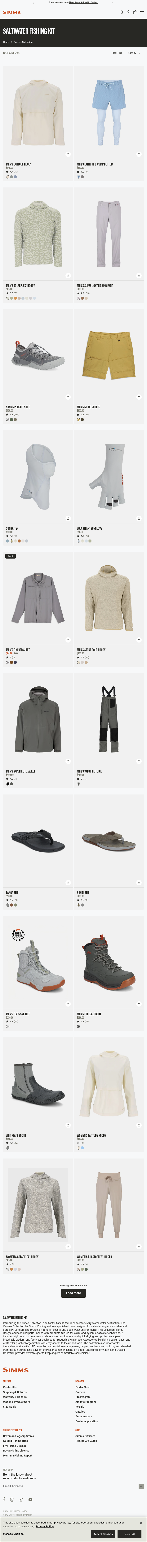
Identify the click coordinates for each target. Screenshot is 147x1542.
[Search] (121, 12)
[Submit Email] (141, 1486)
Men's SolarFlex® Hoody (20, 286)
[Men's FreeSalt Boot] (109, 962)
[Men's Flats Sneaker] (38, 962)
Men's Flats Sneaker (18, 1014)
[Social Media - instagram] (12, 1499)
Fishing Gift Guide (86, 1441)
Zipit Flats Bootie (16, 1136)
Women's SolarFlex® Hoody (22, 1257)
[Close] (141, 1523)
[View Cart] (135, 12)
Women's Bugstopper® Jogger (94, 1257)
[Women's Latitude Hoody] (109, 1083)
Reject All (129, 1534)
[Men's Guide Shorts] (109, 355)
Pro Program (83, 1397)
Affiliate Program (85, 1402)
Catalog (80, 1412)
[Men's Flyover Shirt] (38, 598)
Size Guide (9, 1407)
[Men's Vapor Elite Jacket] (38, 719)
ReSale (79, 1407)
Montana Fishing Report (17, 1456)
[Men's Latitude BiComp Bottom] (109, 112)
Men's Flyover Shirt (18, 650)
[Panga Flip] (38, 841)
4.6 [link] (82, 171)
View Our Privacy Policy (15, 1511)
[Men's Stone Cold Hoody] (109, 598)
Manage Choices (13, 1533)
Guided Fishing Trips (15, 1441)
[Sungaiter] (38, 476)
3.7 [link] (11, 900)
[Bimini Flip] (109, 841)
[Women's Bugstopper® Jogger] (109, 1205)
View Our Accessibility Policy (17, 1515)
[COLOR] (7, 176)
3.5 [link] (11, 293)
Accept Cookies (103, 1534)
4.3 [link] (11, 414)
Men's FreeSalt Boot (89, 1014)
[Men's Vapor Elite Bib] (109, 719)
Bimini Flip (83, 893)
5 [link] (10, 657)
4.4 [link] (11, 171)
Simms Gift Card (85, 1436)
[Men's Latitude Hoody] (38, 112)
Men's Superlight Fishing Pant (95, 286)
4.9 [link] (82, 1264)
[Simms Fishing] (12, 12)
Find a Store (82, 1387)
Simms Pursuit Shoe (18, 407)
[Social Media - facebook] (4, 1499)
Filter (114, 53)
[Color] (7, 298)
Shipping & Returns (15, 1392)
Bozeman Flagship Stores (18, 1436)
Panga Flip (12, 893)
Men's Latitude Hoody (19, 164)
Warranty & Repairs (15, 1397)
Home (6, 42)
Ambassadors (83, 1416)
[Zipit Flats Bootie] (38, 1083)
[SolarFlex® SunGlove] (109, 476)
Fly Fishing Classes (14, 1446)
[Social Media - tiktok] (21, 1499)
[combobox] (134, 53)
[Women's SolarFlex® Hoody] (38, 1205)
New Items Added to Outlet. (83, 3)
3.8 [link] (11, 1021)
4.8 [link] (11, 535)
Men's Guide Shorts (88, 407)
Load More (73, 1293)
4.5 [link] (11, 1143)
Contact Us (9, 1387)
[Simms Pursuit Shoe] (38, 355)
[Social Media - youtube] (30, 1499)
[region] (73, 1529)
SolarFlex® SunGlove (89, 529)
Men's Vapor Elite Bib (89, 771)
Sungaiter (12, 529)
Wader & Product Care (16, 1402)
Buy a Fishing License (16, 1451)
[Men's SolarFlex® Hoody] (38, 234)
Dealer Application (86, 1421)
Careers (80, 1392)
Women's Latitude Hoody (91, 1136)
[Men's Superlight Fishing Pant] (109, 234)
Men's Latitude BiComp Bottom (95, 164)
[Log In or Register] (128, 12)
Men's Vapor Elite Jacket (20, 771)
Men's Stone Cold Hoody (91, 650)
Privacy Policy (45, 1526)
